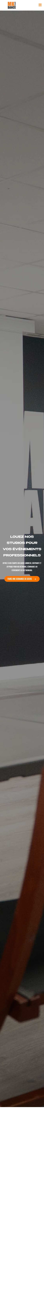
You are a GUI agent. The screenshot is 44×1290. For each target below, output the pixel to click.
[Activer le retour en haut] (40, 1285)
